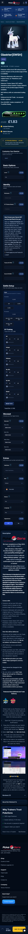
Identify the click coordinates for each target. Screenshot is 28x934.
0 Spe (9, 307)
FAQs (2, 876)
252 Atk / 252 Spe (9, 319)
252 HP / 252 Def (9, 324)
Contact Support (8, 901)
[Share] (10, 924)
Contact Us (4, 880)
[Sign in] (24, 3)
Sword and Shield (10, 21)
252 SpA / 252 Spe (19, 319)
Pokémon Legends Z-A (7, 865)
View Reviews (22, 831)
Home (2, 21)
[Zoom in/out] (1, 924)
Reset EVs (9, 403)
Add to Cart (19, 929)
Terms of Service (5, 887)
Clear (14, 299)
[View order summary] (2, 929)
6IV (9, 303)
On (18, 523)
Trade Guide (4, 873)
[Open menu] (2, 2)
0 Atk (19, 303)
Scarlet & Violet (5, 861)
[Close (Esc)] (15, 924)
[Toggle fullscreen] (6, 924)
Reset (6, 158)
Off (8, 523)
